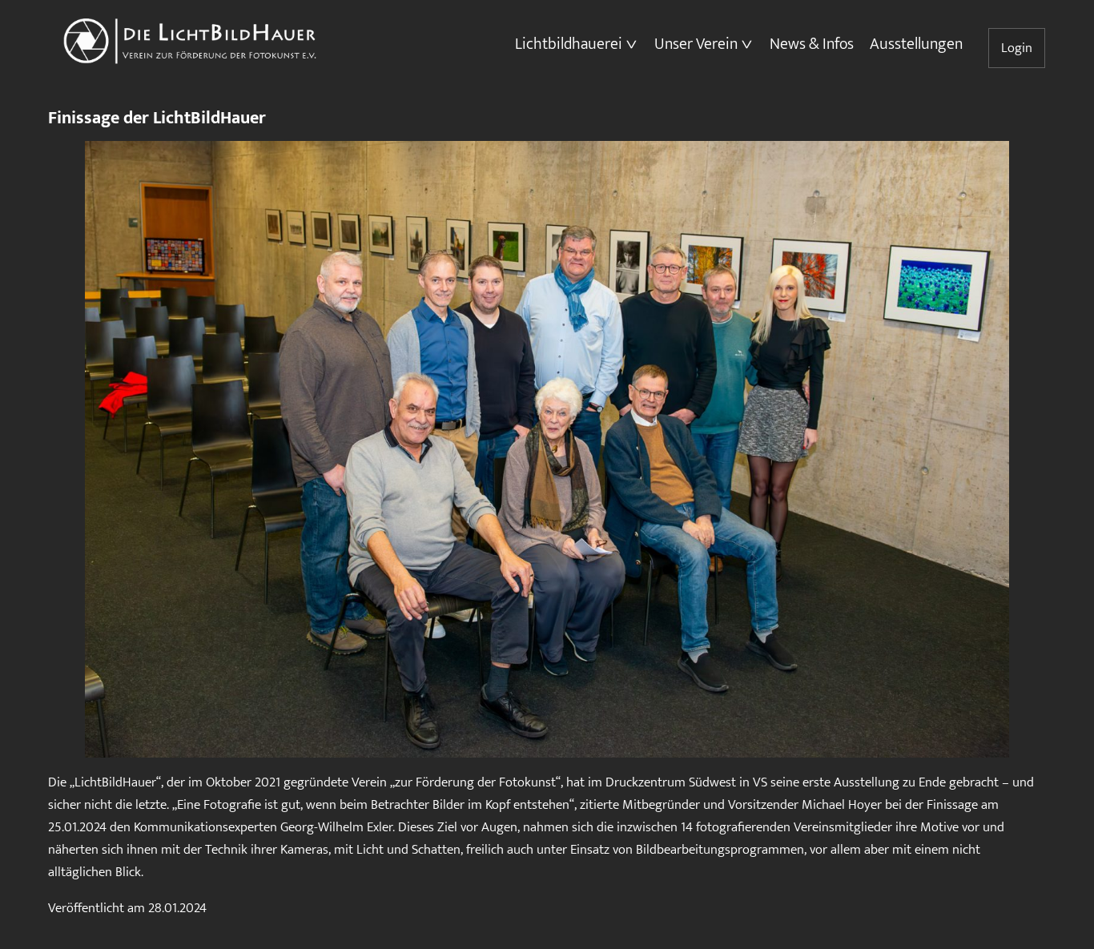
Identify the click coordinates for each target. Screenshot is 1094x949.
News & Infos (812, 44)
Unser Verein (696, 44)
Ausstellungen (916, 44)
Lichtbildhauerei (568, 44)
